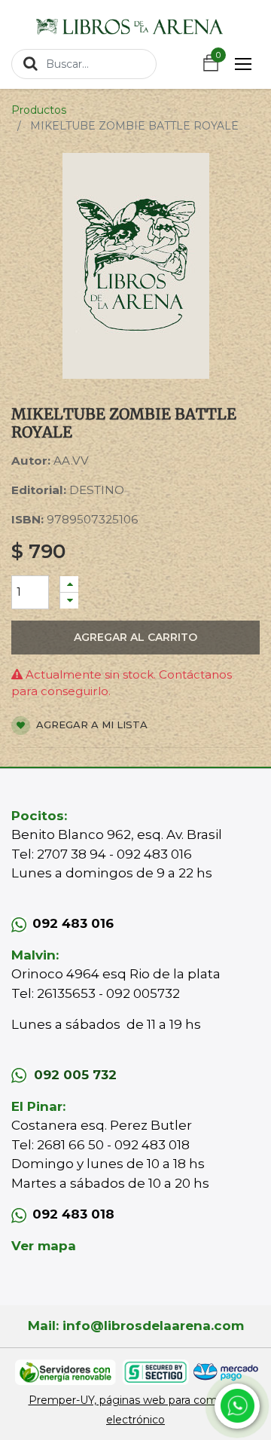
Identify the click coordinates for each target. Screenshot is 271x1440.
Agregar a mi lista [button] (90, 724)
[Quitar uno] (69, 601)
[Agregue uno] (69, 584)
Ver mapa (43, 1245)
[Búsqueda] (30, 63)
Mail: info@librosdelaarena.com (136, 1325)
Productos (38, 110)
